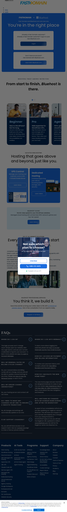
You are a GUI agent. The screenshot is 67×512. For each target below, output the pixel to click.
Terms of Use (21, 503)
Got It (39, 510)
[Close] (64, 503)
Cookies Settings (27, 510)
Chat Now (33, 261)
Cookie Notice (4, 507)
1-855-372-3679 (34, 266)
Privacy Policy (33, 506)
